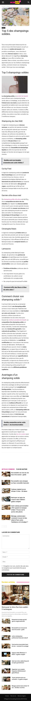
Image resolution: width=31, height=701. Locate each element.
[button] (3, 2)
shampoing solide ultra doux (12, 199)
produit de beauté (22, 96)
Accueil (3, 6)
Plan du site (13, 696)
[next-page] (5, 526)
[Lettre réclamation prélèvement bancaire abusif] (6, 637)
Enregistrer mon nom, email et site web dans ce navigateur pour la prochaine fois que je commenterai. (15, 568)
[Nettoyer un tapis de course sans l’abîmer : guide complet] (6, 499)
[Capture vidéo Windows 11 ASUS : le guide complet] (6, 654)
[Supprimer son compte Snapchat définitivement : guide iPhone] (6, 670)
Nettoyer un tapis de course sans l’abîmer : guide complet (18, 499)
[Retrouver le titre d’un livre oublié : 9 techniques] (15, 595)
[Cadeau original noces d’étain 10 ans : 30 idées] (6, 490)
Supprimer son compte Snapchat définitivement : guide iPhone (19, 671)
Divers (8, 6)
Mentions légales (22, 696)
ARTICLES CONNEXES (8, 469)
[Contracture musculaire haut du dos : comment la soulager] (6, 646)
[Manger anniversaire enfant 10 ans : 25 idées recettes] (6, 687)
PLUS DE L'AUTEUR (21, 469)
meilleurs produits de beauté (17, 320)
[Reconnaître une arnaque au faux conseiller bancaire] (6, 482)
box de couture (21, 434)
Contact (7, 696)
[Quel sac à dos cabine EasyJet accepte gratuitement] (6, 662)
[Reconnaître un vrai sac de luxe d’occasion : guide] (6, 474)
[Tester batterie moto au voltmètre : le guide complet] (6, 679)
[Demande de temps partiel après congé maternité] (6, 621)
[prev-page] (3, 526)
